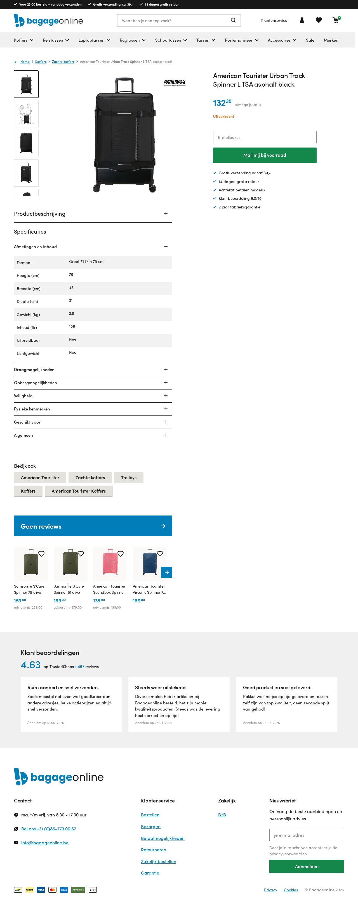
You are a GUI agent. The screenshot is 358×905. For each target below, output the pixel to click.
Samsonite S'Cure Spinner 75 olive (29, 589)
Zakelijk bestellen (158, 861)
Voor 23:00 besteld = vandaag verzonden (50, 4)
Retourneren (153, 849)
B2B (222, 815)
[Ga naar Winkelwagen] (336, 20)
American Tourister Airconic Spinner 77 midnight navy (149, 589)
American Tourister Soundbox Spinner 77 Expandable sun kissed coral (109, 589)
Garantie (150, 873)
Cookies (291, 889)
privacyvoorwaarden (288, 853)
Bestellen (150, 815)
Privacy (270, 889)
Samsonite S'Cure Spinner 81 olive (69, 589)
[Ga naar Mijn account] (302, 20)
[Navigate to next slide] (166, 572)
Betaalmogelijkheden (163, 838)
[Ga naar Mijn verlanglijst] (319, 20)
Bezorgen (151, 826)
